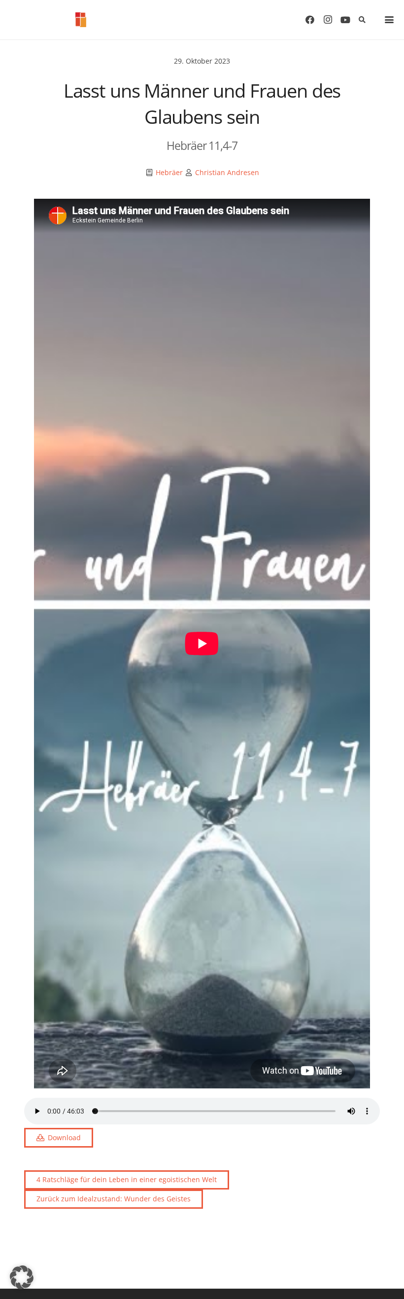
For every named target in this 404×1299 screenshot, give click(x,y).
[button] (362, 19)
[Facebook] (310, 20)
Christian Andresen (227, 172)
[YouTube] (345, 20)
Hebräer (169, 172)
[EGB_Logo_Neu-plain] (80, 19)
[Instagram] (328, 20)
